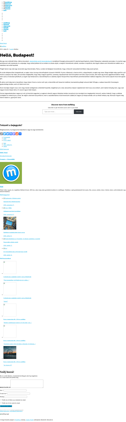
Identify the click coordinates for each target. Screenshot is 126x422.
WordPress (18, 420)
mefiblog (8, 2)
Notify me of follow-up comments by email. (14, 400)
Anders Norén (30, 420)
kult (4, 10)
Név (1, 390)
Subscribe (79, 112)
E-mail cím (3, 393)
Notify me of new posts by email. (11, 403)
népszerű (8, 5)
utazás (7, 9)
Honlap (2, 396)
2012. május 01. (7, 145)
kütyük (7, 7)
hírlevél (8, 4)
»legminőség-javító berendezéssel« (40, 61)
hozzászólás (5, 387)
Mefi (4, 143)
